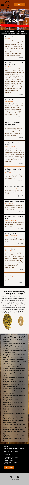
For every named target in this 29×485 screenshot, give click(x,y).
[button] (19, 4)
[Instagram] (11, 477)
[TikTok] (14, 477)
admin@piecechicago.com (10, 462)
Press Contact (7, 464)
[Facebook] (18, 477)
